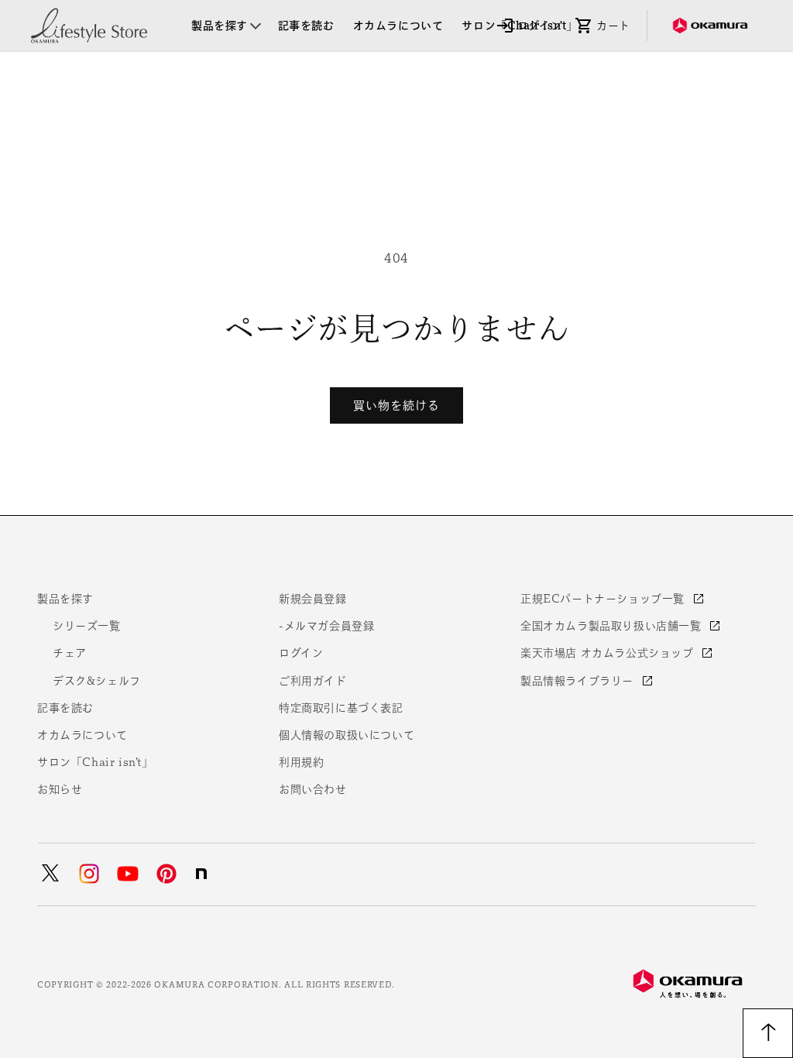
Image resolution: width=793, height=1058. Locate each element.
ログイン (301, 653)
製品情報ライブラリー (578, 680)
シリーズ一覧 (87, 625)
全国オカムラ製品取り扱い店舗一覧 (612, 625)
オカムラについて (82, 735)
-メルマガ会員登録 (326, 625)
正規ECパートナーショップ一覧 (604, 598)
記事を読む (65, 707)
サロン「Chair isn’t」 (95, 762)
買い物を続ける (396, 405)
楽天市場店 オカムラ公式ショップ (608, 653)
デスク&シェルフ (97, 680)
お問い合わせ (313, 789)
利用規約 (301, 762)
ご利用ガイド (313, 680)
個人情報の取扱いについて (346, 735)
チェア (70, 653)
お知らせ (59, 789)
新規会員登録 (313, 598)
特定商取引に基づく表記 (341, 707)
